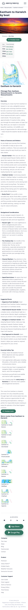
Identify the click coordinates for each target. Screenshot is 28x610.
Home (1, 7)
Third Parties (5, 590)
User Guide (4, 579)
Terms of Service (6, 584)
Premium (4, 561)
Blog (2, 546)
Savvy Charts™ (5, 563)
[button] (25, 3)
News (2, 544)
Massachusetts (8, 7)
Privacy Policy (5, 587)
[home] (12, 3)
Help (2, 592)
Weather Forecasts (6, 569)
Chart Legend (5, 582)
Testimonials (5, 549)
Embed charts (5, 566)
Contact (3, 551)
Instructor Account (7, 571)
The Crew (4, 541)
